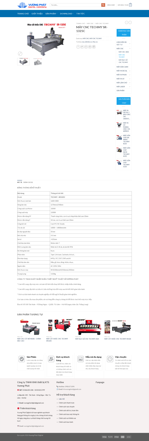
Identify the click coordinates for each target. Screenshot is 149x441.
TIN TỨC (80, 13)
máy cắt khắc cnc (87, 42)
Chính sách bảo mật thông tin (69, 414)
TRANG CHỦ (23, 13)
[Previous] (21, 39)
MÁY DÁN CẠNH (122, 67)
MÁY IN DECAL (122, 71)
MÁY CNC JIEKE (124, 52)
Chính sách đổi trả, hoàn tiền (68, 410)
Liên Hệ (62, 399)
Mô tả (19, 182)
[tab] (19, 182)
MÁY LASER (121, 87)
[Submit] (103, 5)
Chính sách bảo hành (66, 422)
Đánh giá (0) (28, 182)
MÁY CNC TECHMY (102, 23)
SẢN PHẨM (50, 13)
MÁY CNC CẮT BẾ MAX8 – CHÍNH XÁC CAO (29, 340)
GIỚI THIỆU (37, 13)
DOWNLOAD (66, 13)
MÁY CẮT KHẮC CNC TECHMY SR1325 (57, 340)
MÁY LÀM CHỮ (122, 83)
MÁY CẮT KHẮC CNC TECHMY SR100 (117, 339)
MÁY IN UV (120, 79)
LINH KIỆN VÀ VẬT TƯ (122, 43)
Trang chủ (80, 23)
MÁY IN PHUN (122, 75)
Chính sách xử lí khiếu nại (67, 418)
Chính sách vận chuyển (66, 407)
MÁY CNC (90, 23)
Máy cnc (95, 42)
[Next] (69, 39)
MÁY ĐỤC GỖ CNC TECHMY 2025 (87, 339)
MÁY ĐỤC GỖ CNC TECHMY (123, 61)
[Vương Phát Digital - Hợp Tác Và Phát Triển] (32, 5)
